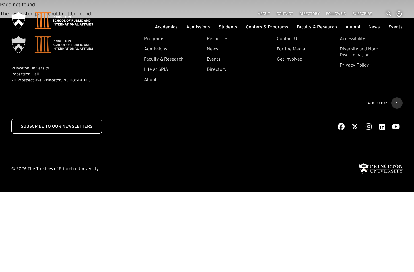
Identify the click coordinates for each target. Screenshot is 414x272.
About (264, 13)
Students (228, 26)
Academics (166, 26)
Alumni (352, 26)
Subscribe (362, 13)
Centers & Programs (267, 26)
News (374, 26)
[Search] (389, 14)
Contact (285, 13)
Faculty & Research (317, 26)
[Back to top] (397, 103)
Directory (310, 13)
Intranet (399, 14)
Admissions (198, 26)
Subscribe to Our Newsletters (56, 126)
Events (395, 26)
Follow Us (336, 13)
